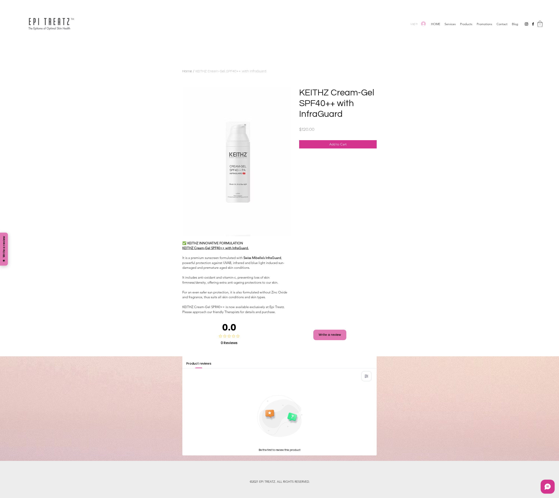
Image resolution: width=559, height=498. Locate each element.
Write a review (330, 335)
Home (187, 71)
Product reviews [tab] (198, 363)
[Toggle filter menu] (366, 376)
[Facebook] (533, 24)
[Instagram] (526, 24)
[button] (540, 24)
